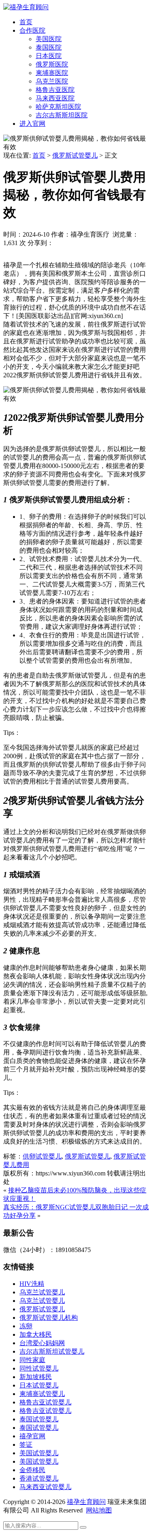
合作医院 (32, 30)
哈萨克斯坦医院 (58, 106)
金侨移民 (32, 1469)
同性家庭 (32, 1359)
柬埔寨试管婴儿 (42, 1393)
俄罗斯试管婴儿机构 (48, 1317)
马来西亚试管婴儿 (45, 1486)
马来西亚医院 (55, 98)
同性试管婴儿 (38, 1368)
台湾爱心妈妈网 (42, 1343)
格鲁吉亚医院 (55, 89)
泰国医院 (49, 47)
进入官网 (32, 123)
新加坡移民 (35, 1376)
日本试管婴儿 (38, 1385)
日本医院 (49, 55)
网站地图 (99, 1510)
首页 (25, 22)
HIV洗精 (31, 1283)
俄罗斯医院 (52, 64)
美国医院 (49, 38)
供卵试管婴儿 (42, 1156)
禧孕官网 (32, 1436)
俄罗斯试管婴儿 (75, 155)
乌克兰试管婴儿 (42, 1292)
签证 (25, 1444)
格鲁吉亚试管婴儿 (45, 1402)
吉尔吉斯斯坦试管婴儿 (51, 1351)
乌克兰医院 (52, 81)
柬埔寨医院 (52, 72)
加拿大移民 (35, 1334)
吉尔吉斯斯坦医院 (62, 115)
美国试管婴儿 (38, 1453)
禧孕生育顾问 (86, 1501)
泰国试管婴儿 (38, 1419)
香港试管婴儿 (38, 1478)
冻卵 (25, 1326)
